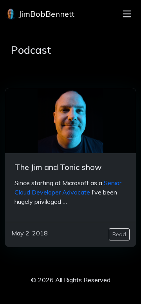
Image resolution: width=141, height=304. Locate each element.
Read (119, 234)
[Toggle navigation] (127, 14)
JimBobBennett (45, 14)
